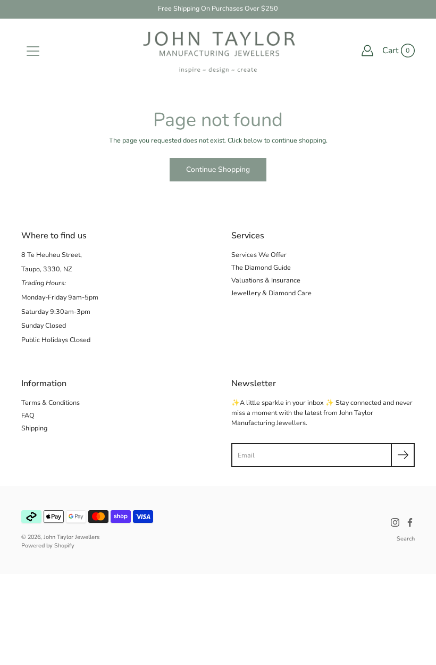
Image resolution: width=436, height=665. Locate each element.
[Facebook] (410, 522)
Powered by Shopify (47, 546)
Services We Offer (259, 254)
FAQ (28, 415)
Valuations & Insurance (265, 280)
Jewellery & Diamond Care (271, 292)
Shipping (34, 428)
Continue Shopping (218, 169)
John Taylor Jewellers (71, 537)
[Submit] (403, 455)
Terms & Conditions (50, 402)
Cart (390, 50)
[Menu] (33, 51)
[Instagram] (395, 522)
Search (406, 539)
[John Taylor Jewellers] (218, 50)
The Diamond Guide (261, 267)
